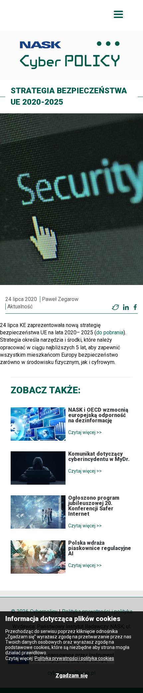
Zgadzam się (72, 675)
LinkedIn (125, 307)
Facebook (135, 307)
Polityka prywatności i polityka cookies (74, 658)
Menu (118, 14)
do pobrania (109, 332)
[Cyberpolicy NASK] (70, 55)
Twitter (115, 307)
